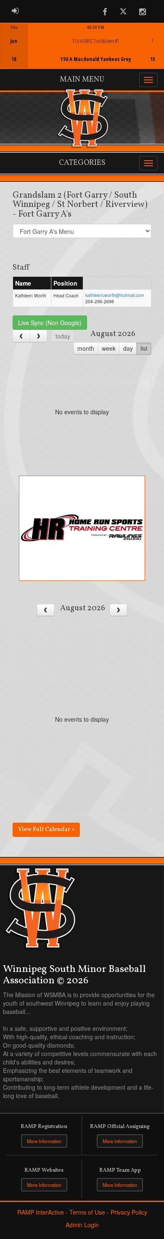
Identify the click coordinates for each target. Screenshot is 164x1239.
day (128, 348)
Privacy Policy (129, 1212)
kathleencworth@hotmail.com (114, 295)
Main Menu (82, 79)
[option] (82, 46)
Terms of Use (87, 1212)
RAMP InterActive (40, 1212)
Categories (82, 163)
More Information (44, 1141)
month (85, 348)
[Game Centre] (82, 52)
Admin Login (82, 1224)
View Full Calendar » (46, 830)
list (144, 348)
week (109, 348)
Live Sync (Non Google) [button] (50, 322)
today (63, 336)
